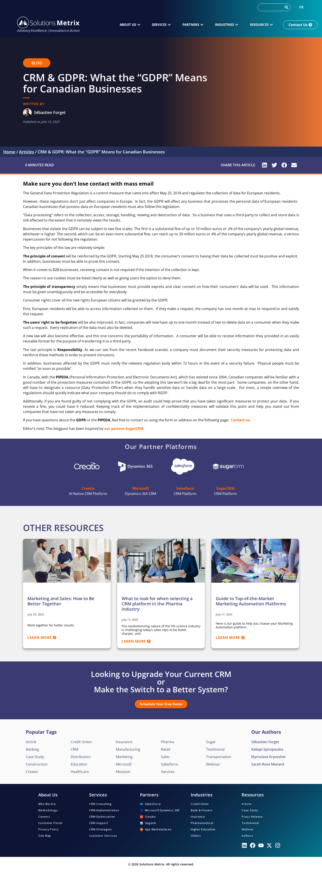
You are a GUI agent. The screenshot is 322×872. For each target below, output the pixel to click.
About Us (48, 795)
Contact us (240, 420)
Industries (201, 795)
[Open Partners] (201, 24)
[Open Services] (169, 24)
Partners (149, 795)
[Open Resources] (271, 24)
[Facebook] (252, 845)
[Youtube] (261, 845)
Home (9, 152)
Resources (253, 795)
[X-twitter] (269, 845)
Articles (26, 152)
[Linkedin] (244, 845)
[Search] (286, 7)
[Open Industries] (236, 24)
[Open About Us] (138, 24)
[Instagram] (277, 845)
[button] (37, 62)
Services (98, 795)
